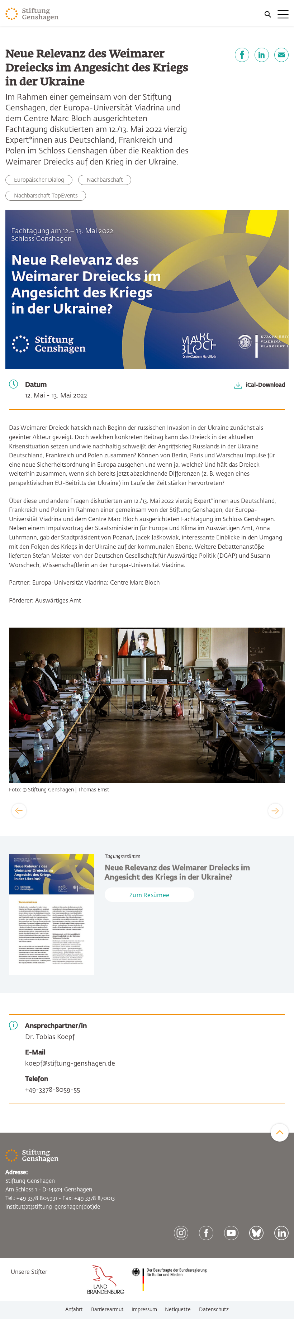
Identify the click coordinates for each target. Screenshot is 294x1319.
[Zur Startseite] (32, 14)
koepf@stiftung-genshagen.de (70, 1064)
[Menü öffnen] (276, 14)
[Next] (275, 811)
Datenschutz (214, 1309)
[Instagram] (181, 1233)
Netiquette (178, 1309)
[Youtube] (231, 1233)
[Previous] (19, 811)
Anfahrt (74, 1309)
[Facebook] (242, 55)
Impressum (144, 1309)
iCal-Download (265, 384)
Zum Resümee (149, 896)
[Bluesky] (256, 1233)
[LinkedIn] (262, 55)
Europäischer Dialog (39, 180)
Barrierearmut (107, 1309)
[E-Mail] (281, 55)
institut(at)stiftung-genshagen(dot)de (52, 1207)
